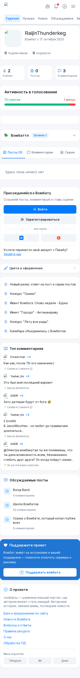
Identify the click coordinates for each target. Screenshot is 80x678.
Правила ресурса (17, 631)
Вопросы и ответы (17, 625)
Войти (42, 209)
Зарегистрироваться (43, 219)
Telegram (15, 660)
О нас (8, 637)
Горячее (12, 18)
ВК (40, 660)
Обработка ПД (15, 643)
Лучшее (28, 18)
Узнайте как (12, 254)
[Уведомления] (56, 6)
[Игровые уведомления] (47, 6)
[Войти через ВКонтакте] (21, 238)
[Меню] (73, 6)
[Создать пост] (64, 6)
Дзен (64, 660)
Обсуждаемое (62, 18)
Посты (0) (15, 152)
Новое (43, 18)
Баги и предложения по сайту (26, 613)
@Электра (11, 450)
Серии (70, 152)
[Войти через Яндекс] (59, 238)
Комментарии (42, 152)
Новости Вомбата (17, 619)
